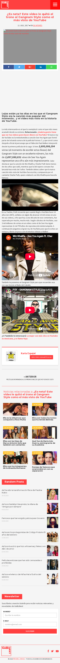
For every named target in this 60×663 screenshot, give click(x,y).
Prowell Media (19, 659)
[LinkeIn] (40, 67)
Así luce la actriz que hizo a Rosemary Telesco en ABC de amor (24, 549)
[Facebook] (8, 67)
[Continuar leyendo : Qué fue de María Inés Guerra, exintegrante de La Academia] (44, 432)
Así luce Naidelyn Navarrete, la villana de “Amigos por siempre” (20, 507)
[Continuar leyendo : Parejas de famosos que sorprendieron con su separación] (44, 458)
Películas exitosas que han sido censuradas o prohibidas (22, 563)
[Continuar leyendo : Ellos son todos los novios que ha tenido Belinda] (44, 409)
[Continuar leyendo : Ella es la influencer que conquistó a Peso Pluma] (15, 409)
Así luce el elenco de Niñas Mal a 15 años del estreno (21, 577)
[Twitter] (19, 67)
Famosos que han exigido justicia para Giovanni (23, 519)
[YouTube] (57, 651)
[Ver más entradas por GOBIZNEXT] (11, 356)
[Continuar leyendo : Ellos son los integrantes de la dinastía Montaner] (15, 457)
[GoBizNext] (5, 4)
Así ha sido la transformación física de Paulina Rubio (22, 492)
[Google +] (30, 67)
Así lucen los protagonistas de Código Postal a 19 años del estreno (23, 535)
